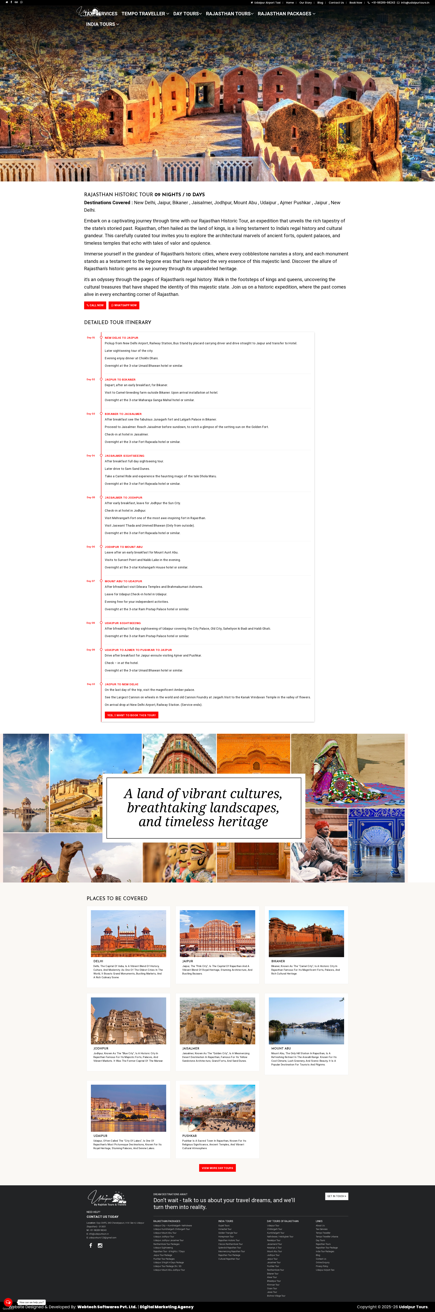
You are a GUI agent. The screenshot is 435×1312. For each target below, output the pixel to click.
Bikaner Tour (272, 1273)
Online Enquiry (322, 1262)
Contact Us (337, 2)
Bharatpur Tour (274, 1281)
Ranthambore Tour (275, 1270)
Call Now (96, 305)
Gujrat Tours (224, 1225)
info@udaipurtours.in (414, 2)
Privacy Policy (322, 1266)
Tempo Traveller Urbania (327, 1236)
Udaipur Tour (273, 1225)
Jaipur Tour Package (162, 1255)
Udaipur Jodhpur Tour (163, 1236)
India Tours (101, 24)
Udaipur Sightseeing (163, 1247)
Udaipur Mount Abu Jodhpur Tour (169, 1270)
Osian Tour (272, 1288)
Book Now (357, 2)
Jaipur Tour (272, 1259)
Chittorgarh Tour (274, 1229)
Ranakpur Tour (273, 1240)
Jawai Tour (272, 1292)
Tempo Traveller (143, 13)
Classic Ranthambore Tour (230, 1244)
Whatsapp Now (125, 305)
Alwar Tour (272, 1277)
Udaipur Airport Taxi (268, 2)
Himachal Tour (224, 1229)
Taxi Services (322, 1229)
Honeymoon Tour (226, 1236)
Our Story (306, 2)
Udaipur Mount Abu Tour (164, 1233)
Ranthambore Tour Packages (166, 1244)
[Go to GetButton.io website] (8, 1309)
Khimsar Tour (273, 1284)
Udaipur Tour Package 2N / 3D (167, 1266)
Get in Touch (336, 1196)
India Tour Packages (325, 1251)
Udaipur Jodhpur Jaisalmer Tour (168, 1240)
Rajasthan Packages (285, 13)
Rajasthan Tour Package (229, 1255)
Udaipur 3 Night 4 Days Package (168, 1262)
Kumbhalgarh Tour (275, 1233)
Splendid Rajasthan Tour (229, 1247)
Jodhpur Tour (273, 1255)
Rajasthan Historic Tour (229, 1240)
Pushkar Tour (273, 1266)
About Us (320, 1225)
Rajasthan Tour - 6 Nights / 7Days (169, 1251)
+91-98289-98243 (383, 2)
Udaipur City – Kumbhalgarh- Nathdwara (172, 1225)
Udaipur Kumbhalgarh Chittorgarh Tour (171, 1229)
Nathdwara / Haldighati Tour (280, 1236)
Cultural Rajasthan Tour (229, 1259)
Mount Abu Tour (274, 1251)
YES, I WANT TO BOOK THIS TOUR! (132, 715)
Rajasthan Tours (228, 13)
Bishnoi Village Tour (276, 1295)
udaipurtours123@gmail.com (102, 1237)
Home (291, 2)
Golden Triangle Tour (227, 1233)
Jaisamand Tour (274, 1244)
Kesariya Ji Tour (274, 1247)
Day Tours (186, 13)
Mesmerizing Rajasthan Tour (231, 1251)
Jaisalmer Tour (274, 1262)
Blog (321, 2)
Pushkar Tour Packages (164, 1259)
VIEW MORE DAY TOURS (217, 1168)
